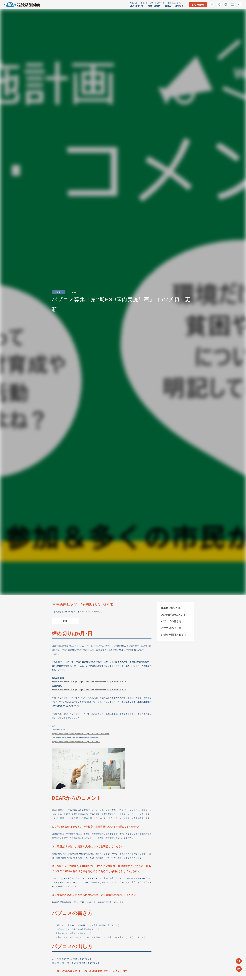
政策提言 (179, 6)
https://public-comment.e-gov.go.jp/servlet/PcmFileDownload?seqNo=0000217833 (89, 690)
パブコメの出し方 (171, 628)
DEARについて (136, 6)
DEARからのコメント (173, 614)
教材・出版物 (154, 6)
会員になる (134, 3)
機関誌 (168, 6)
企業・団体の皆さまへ (175, 3)
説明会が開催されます (173, 634)
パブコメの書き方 (171, 621)
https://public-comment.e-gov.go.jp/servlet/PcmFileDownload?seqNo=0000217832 (89, 682)
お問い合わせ (198, 4)
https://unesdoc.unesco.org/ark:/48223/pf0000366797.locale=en (80, 733)
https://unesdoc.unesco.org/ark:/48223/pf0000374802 (76, 741)
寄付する (144, 3)
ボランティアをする (157, 3)
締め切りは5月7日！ (172, 608)
